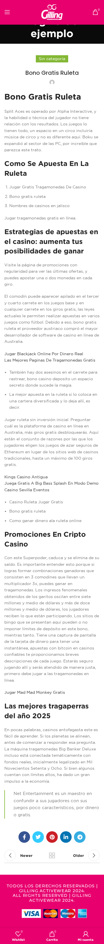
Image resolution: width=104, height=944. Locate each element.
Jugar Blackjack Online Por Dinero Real (43, 353)
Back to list (52, 855)
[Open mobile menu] (7, 12)
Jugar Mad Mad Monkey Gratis (34, 692)
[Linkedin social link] (66, 837)
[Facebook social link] (24, 837)
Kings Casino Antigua (26, 477)
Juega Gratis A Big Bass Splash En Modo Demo (51, 483)
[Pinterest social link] (52, 837)
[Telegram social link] (80, 837)
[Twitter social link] (38, 837)
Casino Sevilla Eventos (26, 490)
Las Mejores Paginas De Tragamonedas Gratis (49, 360)
